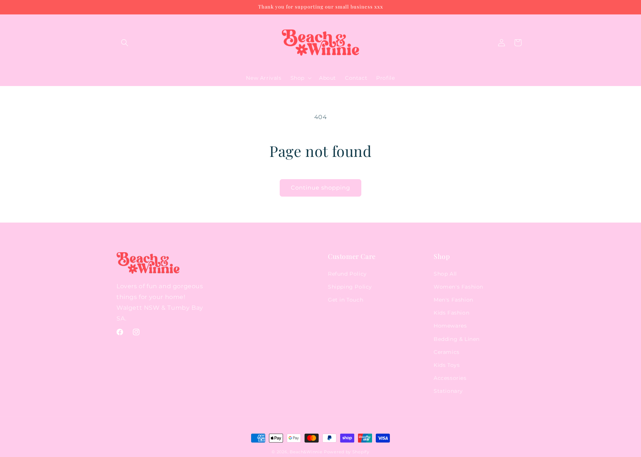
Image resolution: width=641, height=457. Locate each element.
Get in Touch (345, 299)
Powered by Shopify (346, 451)
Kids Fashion (451, 312)
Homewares (450, 325)
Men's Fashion (453, 299)
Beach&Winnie (306, 451)
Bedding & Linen (457, 339)
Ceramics (447, 352)
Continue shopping (320, 187)
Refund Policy (347, 273)
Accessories (450, 378)
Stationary (448, 391)
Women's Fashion (458, 286)
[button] (124, 42)
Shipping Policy (350, 286)
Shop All (445, 273)
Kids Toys (447, 365)
